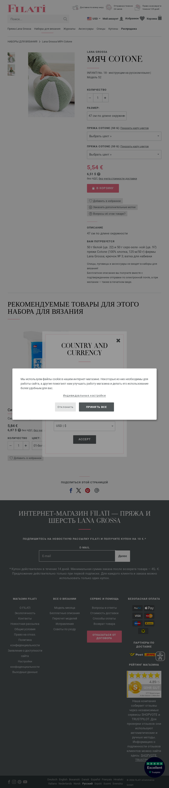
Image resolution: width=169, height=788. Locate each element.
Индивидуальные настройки (84, 395)
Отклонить (66, 407)
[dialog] (84, 394)
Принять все (96, 407)
